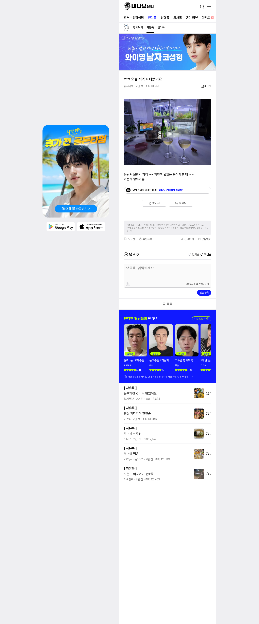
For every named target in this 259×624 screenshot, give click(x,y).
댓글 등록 (204, 292)
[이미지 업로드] (146, 284)
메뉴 (209, 7)
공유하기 (206, 239)
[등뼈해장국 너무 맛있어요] (198, 393)
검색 (202, 7)
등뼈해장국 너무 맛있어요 (140, 393)
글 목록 (167, 304)
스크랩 (131, 239)
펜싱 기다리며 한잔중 (137, 413)
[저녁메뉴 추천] (198, 434)
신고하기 (189, 239)
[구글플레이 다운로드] (61, 227)
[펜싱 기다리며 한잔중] (198, 414)
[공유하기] (209, 86)
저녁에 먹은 (131, 454)
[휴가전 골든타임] (75, 171)
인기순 (195, 254)
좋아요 (156, 203)
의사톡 (177, 18)
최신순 (207, 254)
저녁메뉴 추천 (133, 434)
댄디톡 (152, 18)
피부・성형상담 (134, 18)
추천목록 (147, 239)
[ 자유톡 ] (130, 388)
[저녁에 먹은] (198, 454)
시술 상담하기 (201, 318)
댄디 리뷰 (192, 18)
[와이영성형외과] (167, 69)
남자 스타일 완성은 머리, (158, 190)
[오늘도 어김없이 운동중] (198, 474)
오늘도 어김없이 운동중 (139, 474)
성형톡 (165, 18)
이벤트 (207, 18)
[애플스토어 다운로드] (91, 227)
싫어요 (182, 203)
